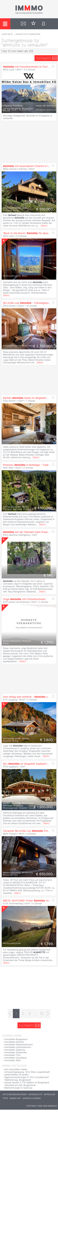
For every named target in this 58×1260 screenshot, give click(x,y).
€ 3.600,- (47, 740)
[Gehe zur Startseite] (29, 13)
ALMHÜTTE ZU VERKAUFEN (27, 34)
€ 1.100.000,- (44, 508)
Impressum (49, 1094)
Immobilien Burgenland (15, 1039)
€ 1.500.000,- (44, 807)
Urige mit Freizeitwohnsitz (24, 599)
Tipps (5, 1098)
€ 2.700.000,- (44, 346)
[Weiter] (47, 1013)
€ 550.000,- (45, 209)
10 (41, 1014)
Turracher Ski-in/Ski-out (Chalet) (28, 830)
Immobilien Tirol (12, 1055)
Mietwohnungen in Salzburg (18, 1087)
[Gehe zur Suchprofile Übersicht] (23, 23)
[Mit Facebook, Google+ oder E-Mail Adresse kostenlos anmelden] (44, 23)
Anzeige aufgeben (32, 1098)
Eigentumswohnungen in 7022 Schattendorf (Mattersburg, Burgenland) (26, 1078)
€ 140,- (49, 575)
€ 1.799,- (48, 944)
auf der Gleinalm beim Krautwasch (29, 532)
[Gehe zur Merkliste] (33, 23)
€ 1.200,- (48, 642)
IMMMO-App (15, 1098)
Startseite (7, 34)
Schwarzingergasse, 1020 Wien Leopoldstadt (27, 1072)
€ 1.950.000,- (44, 441)
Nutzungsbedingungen (15, 1094)
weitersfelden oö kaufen (16, 1074)
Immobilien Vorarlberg (15, 1057)
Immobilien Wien (12, 1060)
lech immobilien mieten (15, 1069)
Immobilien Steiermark (15, 1052)
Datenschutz (35, 1094)
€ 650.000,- (45, 874)
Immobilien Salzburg (14, 1049)
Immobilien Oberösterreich (17, 1047)
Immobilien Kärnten (14, 1042)
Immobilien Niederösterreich (18, 1044)
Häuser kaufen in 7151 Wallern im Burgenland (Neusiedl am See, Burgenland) (26, 1083)
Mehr (44, 225)
